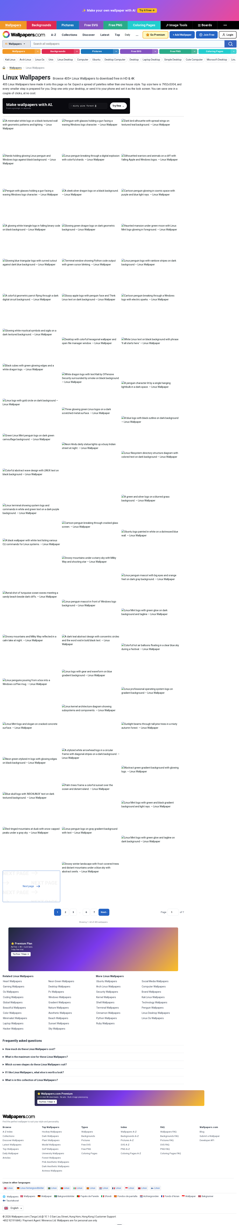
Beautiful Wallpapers (14, 1007)
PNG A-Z (125, 1149)
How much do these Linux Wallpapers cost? (30, 1049)
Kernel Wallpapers (106, 997)
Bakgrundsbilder (66, 1196)
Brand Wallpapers (151, 991)
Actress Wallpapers (52, 1170)
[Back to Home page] (23, 35)
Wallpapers (13, 25)
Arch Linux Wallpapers (108, 986)
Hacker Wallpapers (13, 1028)
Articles (6, 1157)
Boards (207, 25)
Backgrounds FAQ (169, 1136)
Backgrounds (41, 25)
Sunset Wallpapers (58, 1023)
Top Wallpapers (11, 1149)
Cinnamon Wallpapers (108, 1013)
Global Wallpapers (13, 1002)
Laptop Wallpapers (13, 1023)
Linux (10, 1188)
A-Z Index (8, 1131)
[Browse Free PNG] (194, 51)
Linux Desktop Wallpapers (156, 1013)
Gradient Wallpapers (59, 1002)
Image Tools (178, 25)
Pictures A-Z (127, 1140)
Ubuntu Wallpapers (106, 981)
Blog (202, 1131)
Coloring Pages (144, 25)
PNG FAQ (165, 1149)
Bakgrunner (207, 1196)
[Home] (4, 67)
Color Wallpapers (12, 1013)
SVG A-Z (125, 1144)
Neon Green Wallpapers (61, 981)
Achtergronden (151, 1196)
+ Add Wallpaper (182, 34)
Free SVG (91, 25)
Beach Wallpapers (58, 1018)
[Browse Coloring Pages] (234, 51)
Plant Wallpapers (50, 1140)
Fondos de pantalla (127, 1196)
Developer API (207, 1140)
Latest (104, 35)
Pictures (68, 25)
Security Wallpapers (107, 991)
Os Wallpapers (11, 991)
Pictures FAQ (167, 1140)
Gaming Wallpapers (13, 986)
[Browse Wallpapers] (38, 51)
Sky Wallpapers (56, 1028)
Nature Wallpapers (58, 1007)
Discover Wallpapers (13, 1140)
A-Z (53, 35)
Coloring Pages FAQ (170, 1153)
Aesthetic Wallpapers (60, 1013)
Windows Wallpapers (59, 997)
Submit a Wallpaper (210, 1136)
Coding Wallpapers (13, 997)
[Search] (231, 44)
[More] (225, 25)
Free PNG (115, 25)
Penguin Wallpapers (153, 1007)
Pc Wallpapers (56, 991)
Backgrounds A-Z (130, 1136)
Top (117, 35)
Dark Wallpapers (50, 1136)
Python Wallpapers (106, 1018)
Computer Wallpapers (154, 986)
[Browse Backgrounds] (77, 51)
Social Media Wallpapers (155, 981)
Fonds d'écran (172, 1196)
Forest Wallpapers (51, 1157)
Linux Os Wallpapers (153, 1018)
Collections (69, 35)
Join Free (208, 34)
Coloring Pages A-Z (131, 1153)
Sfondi (108, 1196)
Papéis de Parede (89, 1196)
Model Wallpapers (51, 1144)
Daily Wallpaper (10, 1153)
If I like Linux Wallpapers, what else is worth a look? (34, 1072)
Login (230, 34)
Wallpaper (46, 1196)
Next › (104, 912)
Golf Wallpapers (50, 1149)
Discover (89, 35)
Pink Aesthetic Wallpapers (55, 1162)
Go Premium (157, 34)
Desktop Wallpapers (59, 986)
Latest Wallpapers (12, 1144)
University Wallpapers (53, 1153)
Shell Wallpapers (105, 1002)
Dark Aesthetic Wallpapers (55, 1166)
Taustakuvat (12, 1200)
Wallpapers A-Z (129, 1131)
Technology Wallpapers (154, 1002)
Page (163, 912)
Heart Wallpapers (12, 981)
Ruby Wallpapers (105, 1023)
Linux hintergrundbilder (32, 1188)
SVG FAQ (164, 1144)
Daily (127, 35)
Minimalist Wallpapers (15, 1018)
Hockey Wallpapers (52, 1131)
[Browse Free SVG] (155, 51)
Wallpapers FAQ (168, 1131)
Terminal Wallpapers (107, 1007)
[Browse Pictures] (116, 51)
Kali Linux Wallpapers (153, 997)
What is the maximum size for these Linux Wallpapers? (36, 1056)
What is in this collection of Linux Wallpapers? (31, 1080)
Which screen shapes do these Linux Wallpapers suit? (36, 1064)
